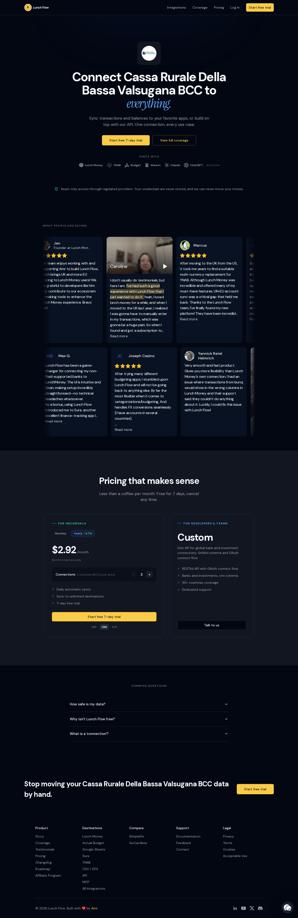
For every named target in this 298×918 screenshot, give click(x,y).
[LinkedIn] (235, 908)
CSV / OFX (90, 869)
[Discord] (260, 908)
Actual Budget (93, 843)
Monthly (60, 533)
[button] (287, 907)
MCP (85, 882)
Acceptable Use (235, 856)
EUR (114, 627)
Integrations (176, 7)
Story (39, 836)
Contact (182, 849)
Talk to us (211, 625)
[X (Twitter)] (252, 908)
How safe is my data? (87, 704)
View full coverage (174, 140)
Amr (94, 908)
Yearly (83, 533)
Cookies (229, 849)
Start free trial (260, 7)
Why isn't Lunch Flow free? (92, 719)
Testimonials (44, 849)
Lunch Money (92, 836)
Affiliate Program (48, 875)
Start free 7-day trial (125, 140)
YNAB (86, 862)
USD (104, 627)
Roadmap (42, 869)
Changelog (43, 862)
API (84, 875)
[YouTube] (243, 908)
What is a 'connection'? (89, 733)
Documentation (188, 836)
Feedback (183, 843)
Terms (227, 843)
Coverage (200, 7)
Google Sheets (93, 849)
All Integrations (93, 888)
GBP (94, 627)
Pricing (219, 7)
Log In (235, 7)
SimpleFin (136, 836)
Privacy (228, 836)
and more (213, 165)
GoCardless (138, 843)
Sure (85, 856)
